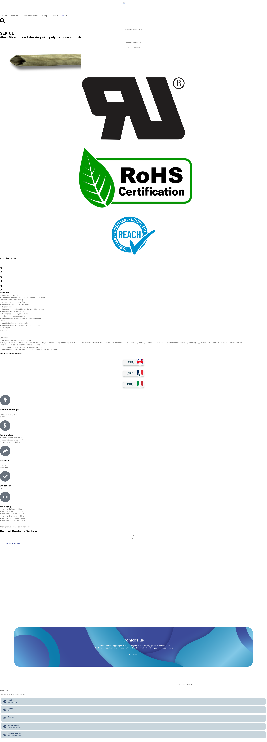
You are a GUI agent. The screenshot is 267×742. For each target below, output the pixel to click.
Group (44, 16)
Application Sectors (30, 16)
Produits (133, 30)
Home (4, 16)
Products (14, 16)
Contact (55, 16)
